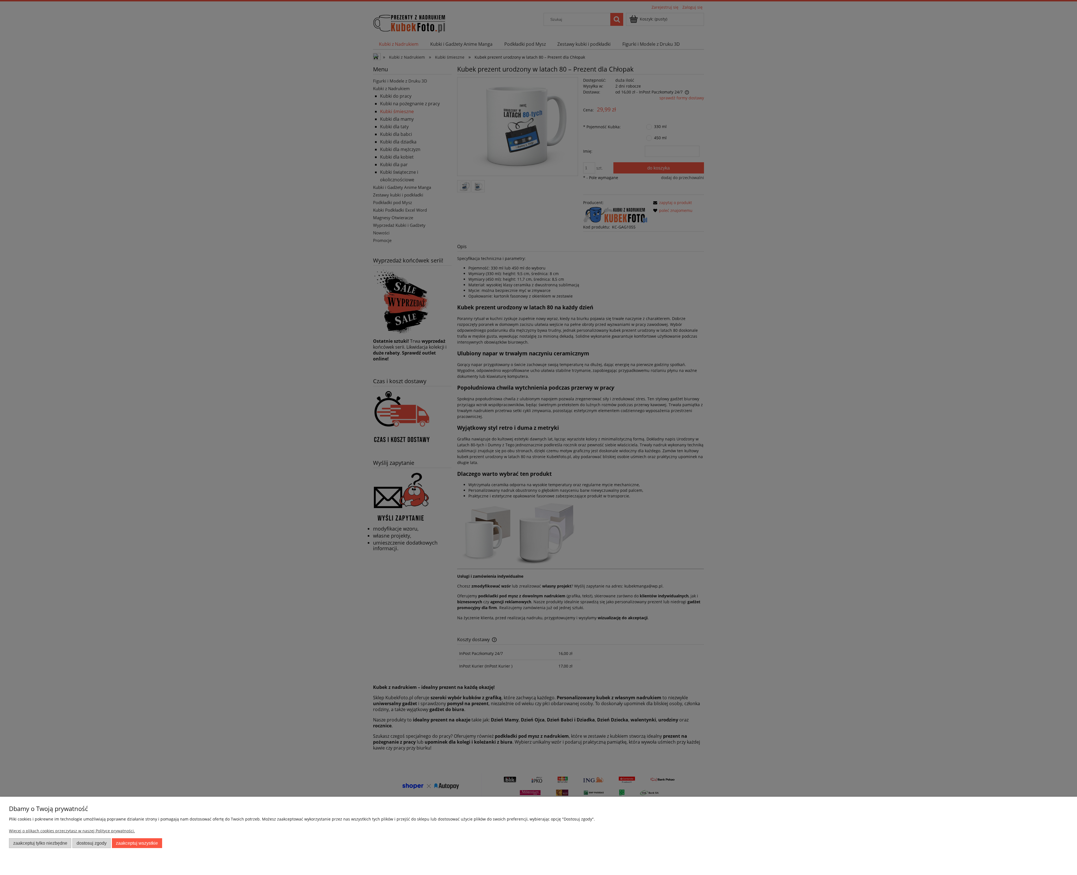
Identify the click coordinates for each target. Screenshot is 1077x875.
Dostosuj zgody (92, 843)
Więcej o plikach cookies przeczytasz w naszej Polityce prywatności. (72, 830)
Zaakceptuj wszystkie (137, 843)
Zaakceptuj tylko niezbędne (40, 843)
